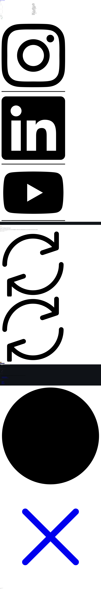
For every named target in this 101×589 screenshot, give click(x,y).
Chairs (34, 5)
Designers (33, 14)
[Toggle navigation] (0, 1)
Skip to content (2, 0)
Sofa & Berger (34, 8)
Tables (34, 12)
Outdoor (3, 381)
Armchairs (34, 7)
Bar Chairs (34, 6)
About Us (33, 4)
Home (33, 3)
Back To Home (2, 363)
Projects (33, 13)
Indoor (3, 382)
